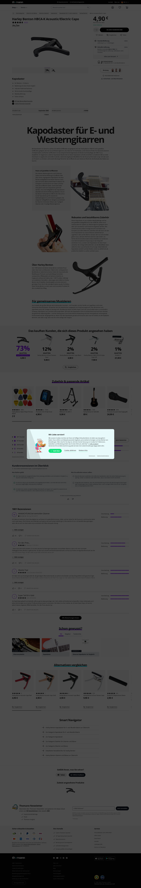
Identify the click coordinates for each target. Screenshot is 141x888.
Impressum (92, 456)
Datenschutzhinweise (103, 456)
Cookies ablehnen (70, 450)
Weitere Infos (83, 450)
